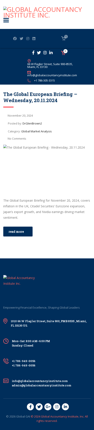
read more (16, 231)
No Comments (17, 138)
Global (20, 416)
